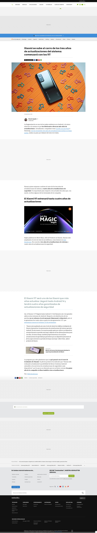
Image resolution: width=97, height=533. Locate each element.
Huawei (13, 479)
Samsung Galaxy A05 (51, 465)
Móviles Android (15, 474)
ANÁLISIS (17, 4)
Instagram (80, 4)
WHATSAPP (69, 4)
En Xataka (48, 348)
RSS (66, 486)
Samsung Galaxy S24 (77, 465)
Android (29, 39)
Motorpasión (58, 504)
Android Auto (27, 482)
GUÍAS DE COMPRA (59, 4)
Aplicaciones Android (42, 474)
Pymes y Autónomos (79, 506)
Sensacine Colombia (36, 523)
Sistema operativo (33, 377)
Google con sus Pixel (62, 128)
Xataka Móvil (14, 506)
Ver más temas (15, 487)
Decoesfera (68, 506)
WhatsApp (24, 39)
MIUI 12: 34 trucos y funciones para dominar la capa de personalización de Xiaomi (58, 351)
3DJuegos (25, 504)
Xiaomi (40, 377)
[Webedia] (82, 1)
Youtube (82, 4)
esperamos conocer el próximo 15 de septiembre (40, 322)
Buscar (83, 493)
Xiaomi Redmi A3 (35, 465)
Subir (81, 498)
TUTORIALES (49, 4)
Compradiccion (69, 508)
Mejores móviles (61, 465)
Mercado (39, 477)
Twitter (84, 4)
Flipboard (78, 4)
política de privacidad (67, 478)
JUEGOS (41, 4)
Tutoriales (14, 477)
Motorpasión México (58, 521)
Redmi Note (41, 39)
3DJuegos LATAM (26, 521)
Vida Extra (25, 506)
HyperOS (35, 39)
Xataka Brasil (14, 522)
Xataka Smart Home (15, 510)
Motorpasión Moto (59, 506)
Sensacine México (37, 521)
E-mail (41, 60)
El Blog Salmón (80, 504)
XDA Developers (32, 374)
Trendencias (68, 504)
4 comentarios (29, 60)
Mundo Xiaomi (15, 512)
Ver (49, 413)
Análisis (26, 474)
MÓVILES (24, 4)
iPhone (68, 39)
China (64, 39)
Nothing (47, 39)
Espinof (35, 506)
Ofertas (13, 482)
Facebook (34, 60)
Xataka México (15, 521)
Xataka (13, 504)
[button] (33, 119)
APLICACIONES (33, 4)
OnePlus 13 (69, 465)
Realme (52, 39)
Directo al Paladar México (48, 521)
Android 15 (43, 465)
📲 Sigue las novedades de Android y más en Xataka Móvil (47, 35)
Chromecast (58, 39)
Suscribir (71, 476)
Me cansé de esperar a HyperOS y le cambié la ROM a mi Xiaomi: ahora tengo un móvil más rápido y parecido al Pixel (43, 461)
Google (26, 479)
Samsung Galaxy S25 (25, 465)
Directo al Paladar (48, 504)
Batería (73, 39)
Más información (58, 531)
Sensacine (36, 504)
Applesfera (14, 508)
